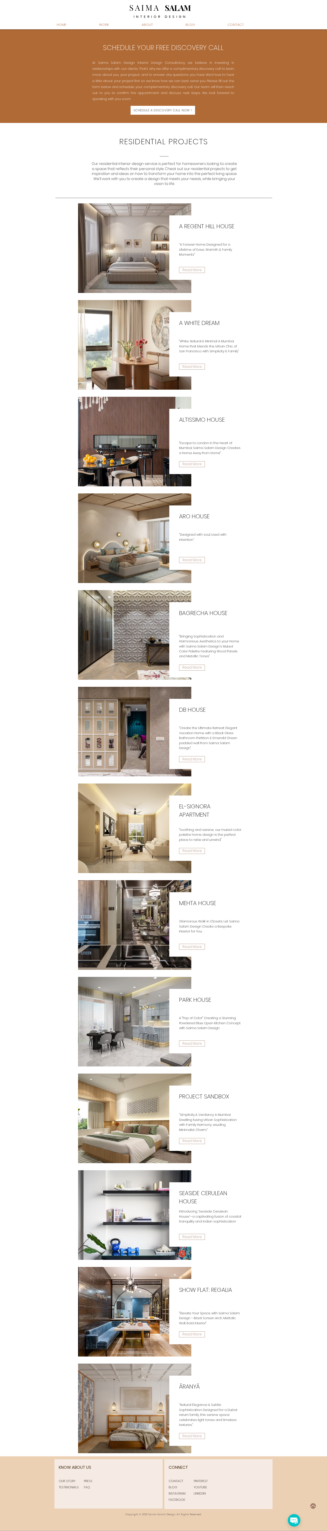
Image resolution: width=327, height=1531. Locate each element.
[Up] (313, 1506)
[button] (160, 24)
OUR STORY (67, 1481)
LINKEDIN (200, 1493)
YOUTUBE (200, 1487)
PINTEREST (201, 1481)
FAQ (87, 1487)
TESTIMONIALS (69, 1487)
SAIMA (144, 7)
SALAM (178, 7)
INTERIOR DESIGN (160, 16)
